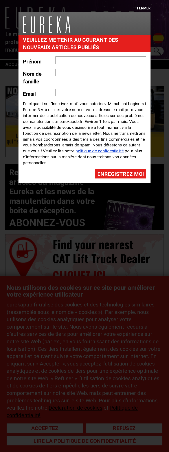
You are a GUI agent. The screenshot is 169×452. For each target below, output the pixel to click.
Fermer (144, 8)
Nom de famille (32, 78)
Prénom (32, 62)
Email (29, 94)
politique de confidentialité (99, 150)
